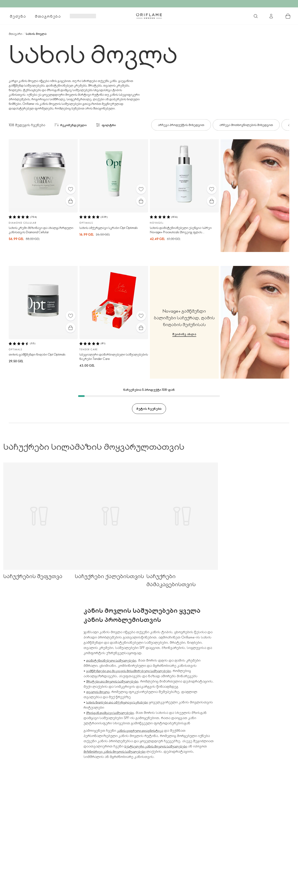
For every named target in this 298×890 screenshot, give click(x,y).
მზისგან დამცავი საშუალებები (110, 713)
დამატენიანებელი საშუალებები (111, 660)
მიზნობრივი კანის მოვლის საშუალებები (115, 751)
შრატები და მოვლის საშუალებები (112, 681)
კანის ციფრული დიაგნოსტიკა (140, 730)
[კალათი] (288, 16)
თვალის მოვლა (98, 692)
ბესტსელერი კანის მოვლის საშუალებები (155, 746)
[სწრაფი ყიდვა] (70, 201)
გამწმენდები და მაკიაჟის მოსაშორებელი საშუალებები (128, 671)
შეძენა (18, 16)
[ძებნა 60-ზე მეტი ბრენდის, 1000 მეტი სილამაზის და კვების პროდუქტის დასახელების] (255, 16)
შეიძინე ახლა (184, 334)
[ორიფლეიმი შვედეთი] (149, 16)
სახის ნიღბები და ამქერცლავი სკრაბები (117, 702)
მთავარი (15, 34)
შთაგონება (48, 16)
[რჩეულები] (70, 189)
